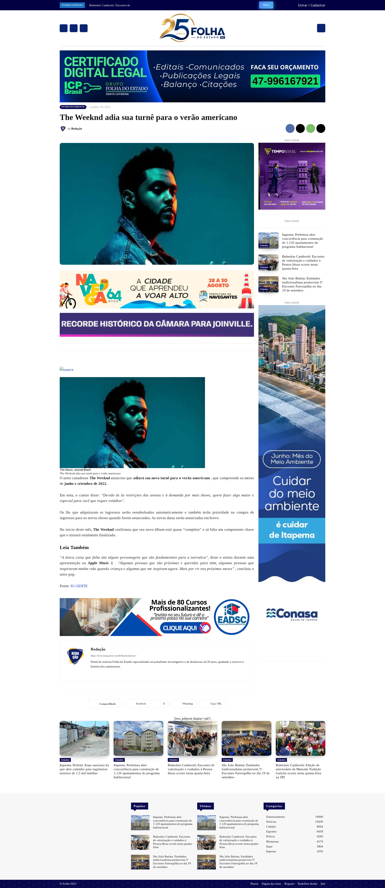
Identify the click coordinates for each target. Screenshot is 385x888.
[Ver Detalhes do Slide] (157, 617)
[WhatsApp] (310, 128)
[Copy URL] (320, 128)
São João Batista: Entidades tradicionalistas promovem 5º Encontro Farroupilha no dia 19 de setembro (302, 284)
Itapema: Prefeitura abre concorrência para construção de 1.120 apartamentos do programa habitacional (302, 240)
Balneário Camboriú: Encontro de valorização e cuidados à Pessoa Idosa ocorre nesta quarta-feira (303, 262)
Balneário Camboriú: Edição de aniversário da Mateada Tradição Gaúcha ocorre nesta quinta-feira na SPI (298, 771)
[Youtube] (105, 673)
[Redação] (64, 128)
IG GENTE (79, 586)
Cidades (264, 245)
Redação (76, 128)
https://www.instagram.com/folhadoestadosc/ (113, 655)
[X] (84, 28)
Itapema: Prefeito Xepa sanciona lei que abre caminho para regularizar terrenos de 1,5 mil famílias (84, 769)
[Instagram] (74, 28)
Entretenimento (73, 107)
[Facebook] (64, 28)
